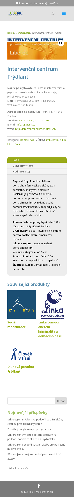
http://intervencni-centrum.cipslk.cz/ (35, 129)
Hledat (61, 401)
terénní (16, 144)
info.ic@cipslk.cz (26, 124)
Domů (10, 32)
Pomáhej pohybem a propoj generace (29, 429)
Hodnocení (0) (21, 171)
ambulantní (51, 139)
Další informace (23, 165)
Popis (16, 160)
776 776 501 (42, 120)
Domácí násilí (23, 32)
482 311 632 (26, 120)
